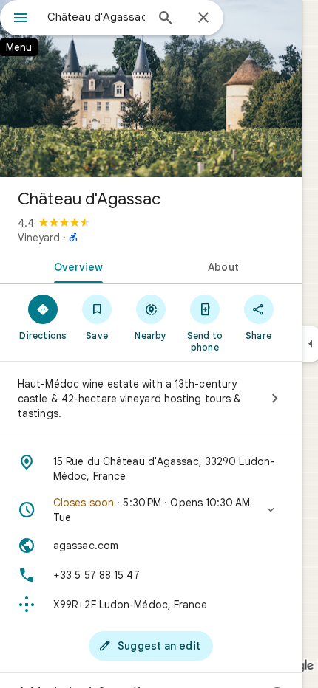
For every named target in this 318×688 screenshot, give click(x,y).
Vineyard (39, 237)
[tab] (75, 265)
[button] (151, 510)
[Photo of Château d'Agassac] (151, 88)
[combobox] (96, 17)
